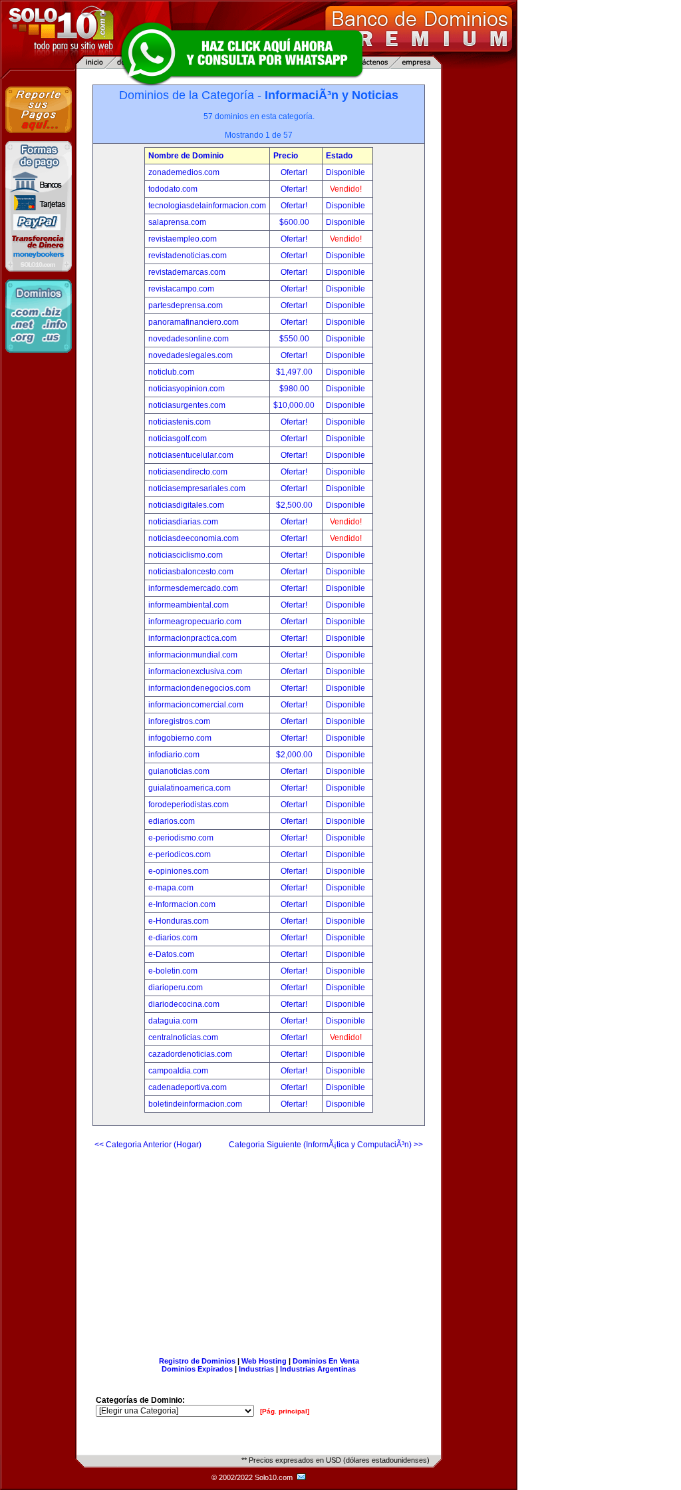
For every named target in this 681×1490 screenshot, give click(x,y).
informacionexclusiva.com (195, 671)
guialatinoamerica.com (189, 788)
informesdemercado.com (193, 588)
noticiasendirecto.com (187, 471)
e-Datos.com (171, 954)
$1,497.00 (295, 372)
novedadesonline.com (188, 338)
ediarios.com (171, 821)
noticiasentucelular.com (190, 455)
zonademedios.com (183, 172)
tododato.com (173, 189)
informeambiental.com (188, 605)
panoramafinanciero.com (193, 322)
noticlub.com (171, 372)
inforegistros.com (179, 721)
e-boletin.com (173, 971)
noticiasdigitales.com (186, 505)
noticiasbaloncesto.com (190, 571)
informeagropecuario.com (194, 621)
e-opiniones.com (178, 871)
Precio (285, 155)
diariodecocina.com (183, 1004)
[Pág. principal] (284, 1411)
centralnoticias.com (183, 1037)
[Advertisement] (258, 1248)
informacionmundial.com (192, 654)
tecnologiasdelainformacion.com (207, 205)
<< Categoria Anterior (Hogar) (148, 1144)
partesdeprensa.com (185, 305)
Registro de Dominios (197, 1361)
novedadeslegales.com (190, 355)
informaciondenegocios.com (199, 688)
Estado (339, 155)
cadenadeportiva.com (187, 1087)
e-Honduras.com (178, 921)
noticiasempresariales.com (196, 488)
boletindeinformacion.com (195, 1104)
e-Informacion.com (181, 904)
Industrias (256, 1369)
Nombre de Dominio (185, 155)
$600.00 (295, 222)
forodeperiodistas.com (188, 804)
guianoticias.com (178, 771)
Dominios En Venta (326, 1361)
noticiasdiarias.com (183, 521)
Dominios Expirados (197, 1369)
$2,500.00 (295, 505)
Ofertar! (295, 172)
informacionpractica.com (192, 638)
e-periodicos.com (179, 854)
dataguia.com (173, 1020)
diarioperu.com (175, 987)
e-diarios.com (173, 937)
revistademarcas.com (186, 272)
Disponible (345, 172)
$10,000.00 (295, 405)
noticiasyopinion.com (186, 388)
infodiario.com (174, 754)
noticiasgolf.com (177, 438)
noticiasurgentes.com (186, 405)
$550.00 (295, 338)
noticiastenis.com (179, 422)
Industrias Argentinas (318, 1369)
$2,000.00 (295, 754)
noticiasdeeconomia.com (193, 538)
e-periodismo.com (180, 837)
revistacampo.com (181, 288)
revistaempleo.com (182, 239)
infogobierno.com (179, 738)
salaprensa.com (177, 222)
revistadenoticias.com (187, 255)
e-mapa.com (171, 887)
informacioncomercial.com (195, 704)
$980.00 (295, 388)
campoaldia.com (178, 1070)
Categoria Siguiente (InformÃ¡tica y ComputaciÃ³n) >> (326, 1144)
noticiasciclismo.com (185, 555)
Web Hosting (264, 1361)
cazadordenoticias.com (190, 1054)
